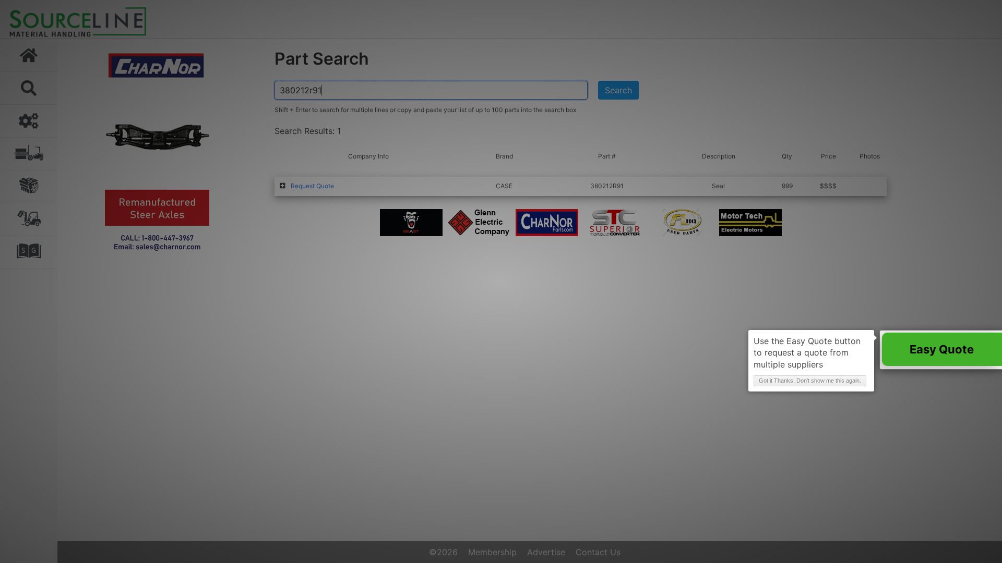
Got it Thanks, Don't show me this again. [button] (810, 380)
